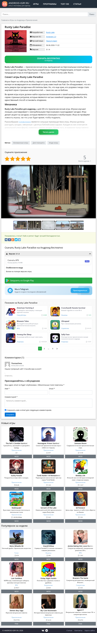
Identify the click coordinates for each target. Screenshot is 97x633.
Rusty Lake (50, 32)
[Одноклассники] (12, 239)
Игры (36, 4)
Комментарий (10, 397)
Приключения (31, 20)
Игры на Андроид (17, 20)
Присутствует (51, 41)
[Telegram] (19, 239)
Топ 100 (65, 4)
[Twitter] (16, 239)
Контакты (78, 630)
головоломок (25, 121)
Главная (4, 20)
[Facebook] (9, 239)
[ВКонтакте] (6, 239)
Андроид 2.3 (51, 36)
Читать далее (48, 132)
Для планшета (38, 143)
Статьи (77, 4)
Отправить (10, 415)
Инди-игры (53, 143)
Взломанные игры (20, 143)
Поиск (91, 14)
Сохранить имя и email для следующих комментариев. (29, 410)
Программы (49, 4)
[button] (94, 167)
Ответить (8, 376)
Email (51, 388)
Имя (6, 388)
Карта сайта (90, 630)
